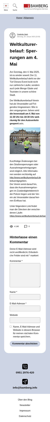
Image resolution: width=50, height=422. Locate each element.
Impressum (25, 411)
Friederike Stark (22, 34)
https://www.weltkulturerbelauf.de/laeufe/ (29, 216)
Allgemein (29, 18)
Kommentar (16, 261)
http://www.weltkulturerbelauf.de (25, 177)
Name (13, 292)
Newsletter (25, 405)
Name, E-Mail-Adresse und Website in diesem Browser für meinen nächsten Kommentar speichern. (26, 332)
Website (14, 315)
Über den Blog (25, 400)
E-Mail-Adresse (18, 303)
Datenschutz (25, 416)
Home (19, 18)
